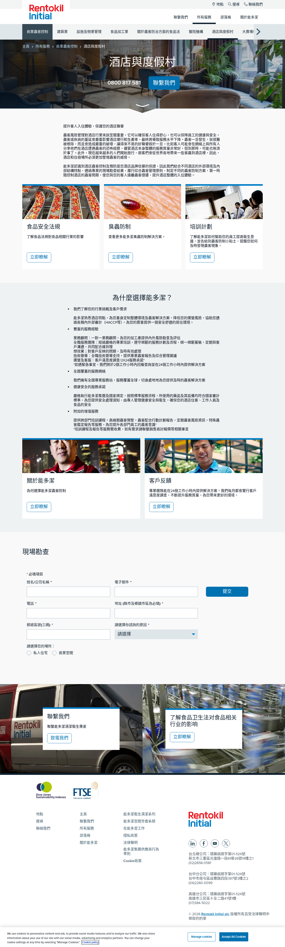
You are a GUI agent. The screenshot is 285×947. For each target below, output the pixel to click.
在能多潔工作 (134, 828)
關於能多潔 (41, 481)
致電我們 (59, 738)
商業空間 (66, 653)
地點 (220, 4)
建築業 (62, 32)
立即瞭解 (39, 257)
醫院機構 (196, 32)
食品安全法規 (43, 227)
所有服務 (43, 46)
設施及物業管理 (89, 32)
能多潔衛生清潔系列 (139, 814)
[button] (142, 106)
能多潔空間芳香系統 (139, 821)
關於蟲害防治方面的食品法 (158, 32)
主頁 (25, 46)
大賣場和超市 (253, 32)
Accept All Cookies (234, 936)
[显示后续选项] (258, 32)
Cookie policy (90, 942)
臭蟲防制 (119, 227)
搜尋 (236, 4)
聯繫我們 (164, 83)
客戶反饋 (160, 481)
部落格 (85, 835)
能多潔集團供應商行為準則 (141, 851)
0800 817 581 (124, 82)
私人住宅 (40, 653)
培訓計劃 (201, 227)
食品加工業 (119, 32)
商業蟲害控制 (37, 32)
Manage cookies (201, 936)
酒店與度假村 (222, 32)
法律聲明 (130, 842)
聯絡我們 (255, 4)
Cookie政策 (132, 861)
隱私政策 (130, 835)
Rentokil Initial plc (215, 914)
